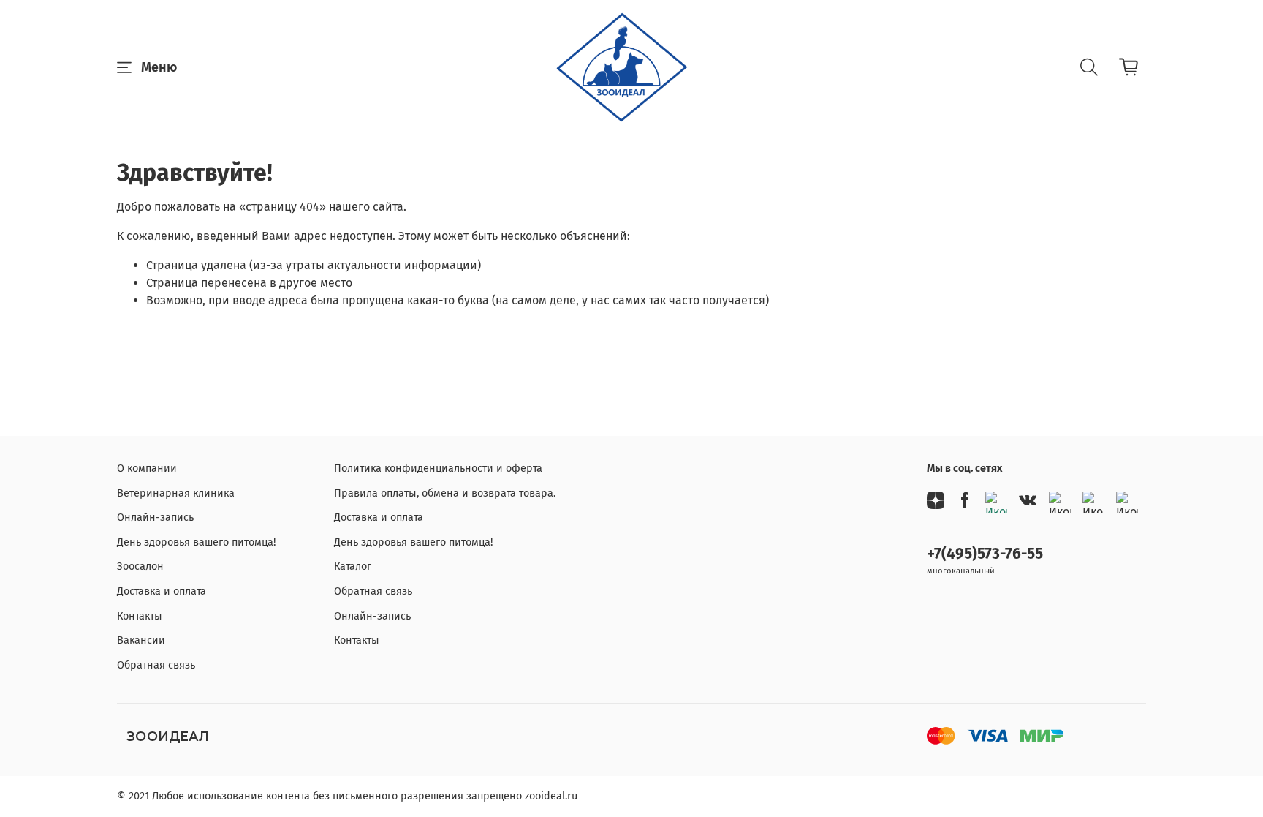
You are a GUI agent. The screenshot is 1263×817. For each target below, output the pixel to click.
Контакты (139, 616)
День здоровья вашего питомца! (196, 542)
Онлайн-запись (155, 517)
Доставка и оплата (161, 591)
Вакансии (141, 640)
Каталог (352, 566)
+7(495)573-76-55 (985, 554)
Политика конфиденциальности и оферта (438, 468)
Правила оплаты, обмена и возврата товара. (444, 493)
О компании (147, 468)
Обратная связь (156, 665)
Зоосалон (140, 566)
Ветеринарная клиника (176, 493)
